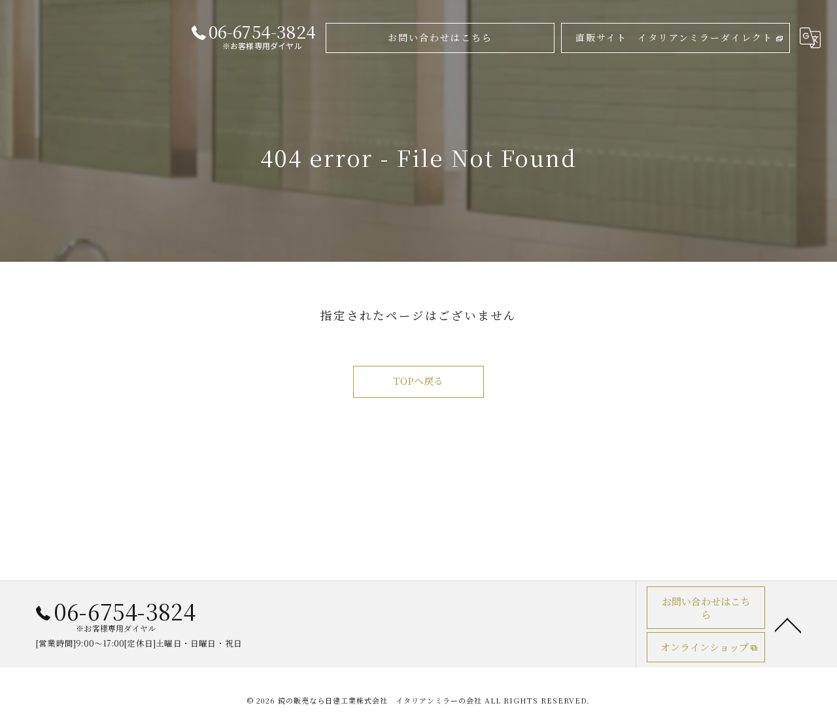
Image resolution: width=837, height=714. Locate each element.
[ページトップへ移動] (788, 624)
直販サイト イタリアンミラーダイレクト (674, 37)
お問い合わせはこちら (440, 37)
